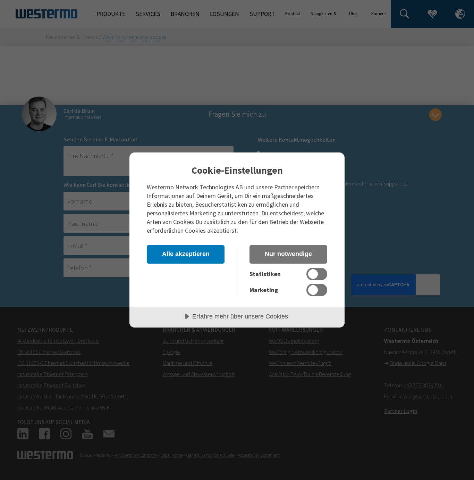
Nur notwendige (288, 253)
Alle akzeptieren (186, 253)
